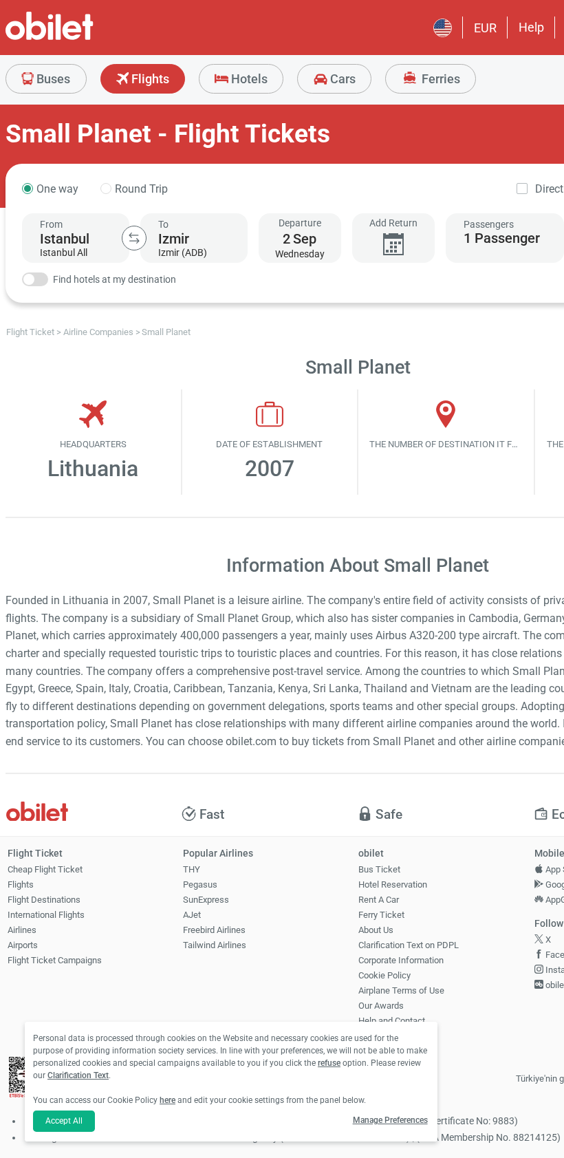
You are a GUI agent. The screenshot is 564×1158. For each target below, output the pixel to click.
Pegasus (200, 884)
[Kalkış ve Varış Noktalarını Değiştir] (134, 238)
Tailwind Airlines (214, 945)
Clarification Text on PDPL (408, 945)
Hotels (248, 79)
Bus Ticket (379, 869)
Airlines (22, 930)
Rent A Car (378, 899)
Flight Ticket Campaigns (55, 960)
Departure (300, 222)
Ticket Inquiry (384, 1036)
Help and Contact (391, 1021)
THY (191, 869)
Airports (23, 945)
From (51, 224)
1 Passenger (502, 238)
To (163, 224)
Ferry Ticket (381, 915)
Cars (341, 79)
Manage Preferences (390, 1120)
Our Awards (381, 1005)
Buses (52, 79)
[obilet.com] (83, 38)
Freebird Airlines (214, 930)
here (167, 1100)
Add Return (393, 222)
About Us (375, 930)
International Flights (46, 915)
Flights (149, 79)
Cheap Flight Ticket (45, 869)
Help (531, 27)
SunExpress (206, 899)
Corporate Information (401, 960)
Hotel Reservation (392, 884)
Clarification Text (78, 1075)
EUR (485, 28)
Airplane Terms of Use (401, 990)
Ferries (439, 79)
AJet (192, 915)
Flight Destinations (44, 899)
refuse (329, 1063)
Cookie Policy (384, 975)
